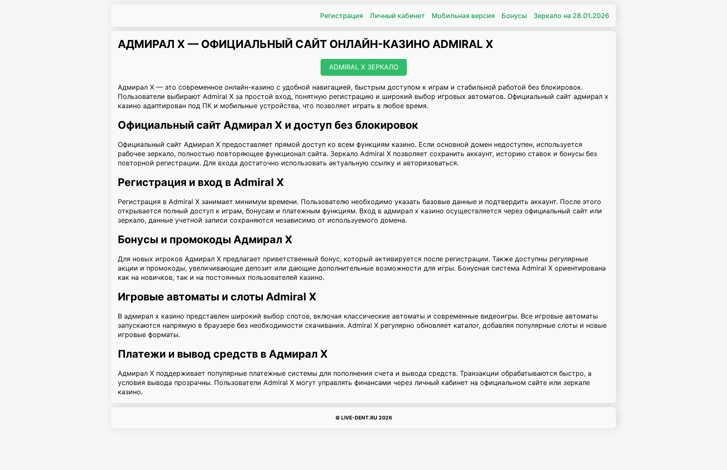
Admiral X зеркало (363, 67)
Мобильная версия (463, 15)
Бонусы (514, 15)
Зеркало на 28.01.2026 (571, 15)
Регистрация (341, 15)
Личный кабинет (397, 15)
